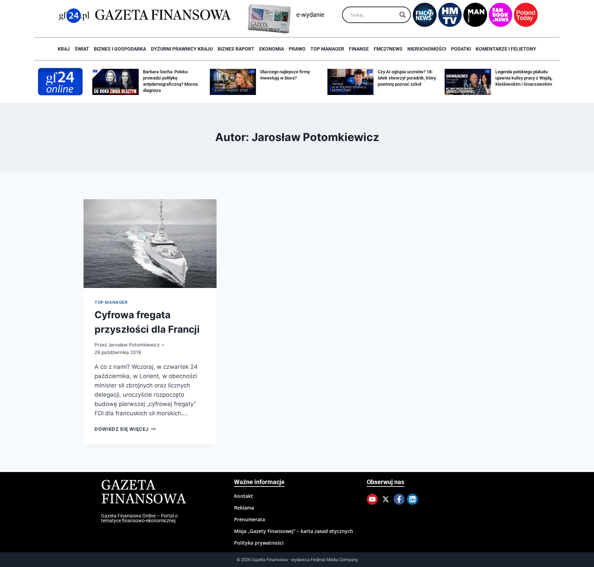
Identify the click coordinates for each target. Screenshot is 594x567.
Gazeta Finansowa (143, 492)
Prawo (297, 49)
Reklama (244, 507)
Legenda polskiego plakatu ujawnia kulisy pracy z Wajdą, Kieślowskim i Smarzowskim (523, 78)
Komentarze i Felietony (506, 49)
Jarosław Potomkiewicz (134, 344)
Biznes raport (236, 49)
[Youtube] (372, 499)
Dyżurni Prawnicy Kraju (182, 49)
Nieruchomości (426, 49)
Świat (82, 49)
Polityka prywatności (259, 542)
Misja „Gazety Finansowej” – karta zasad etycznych (293, 531)
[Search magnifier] (402, 15)
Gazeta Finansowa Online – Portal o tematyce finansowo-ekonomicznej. (139, 518)
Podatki (461, 49)
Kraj (64, 49)
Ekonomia (271, 49)
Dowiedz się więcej (125, 429)
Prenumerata (249, 519)
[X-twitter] (385, 499)
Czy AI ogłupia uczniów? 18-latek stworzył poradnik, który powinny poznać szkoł (407, 78)
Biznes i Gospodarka (120, 49)
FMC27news (388, 49)
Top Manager (327, 49)
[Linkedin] (412, 499)
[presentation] (150, 243)
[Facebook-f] (399, 499)
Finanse (359, 49)
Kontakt (243, 496)
